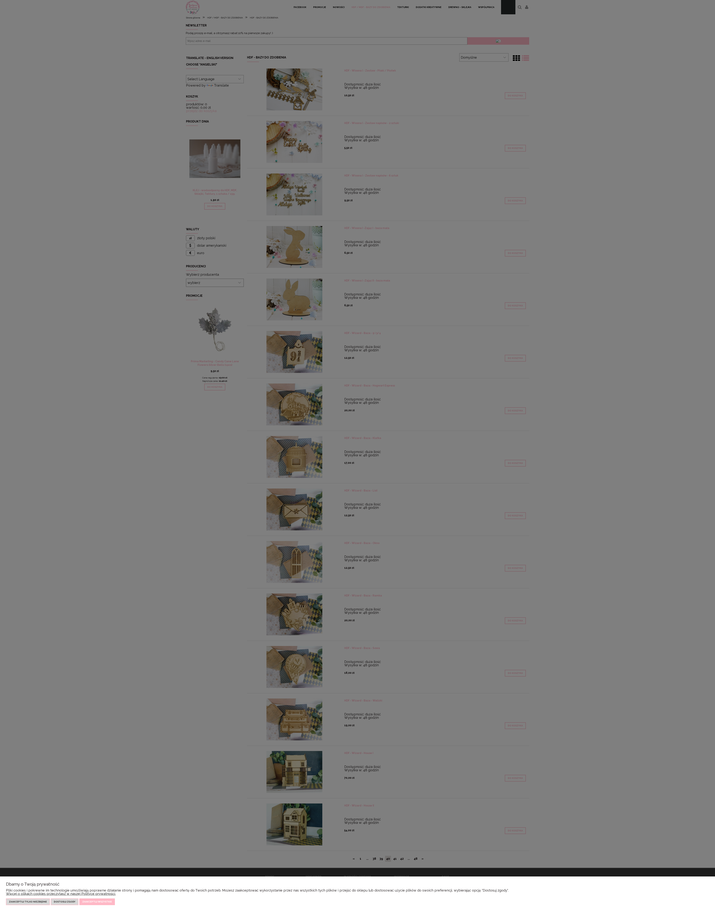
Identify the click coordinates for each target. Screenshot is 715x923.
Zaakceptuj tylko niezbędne (28, 901)
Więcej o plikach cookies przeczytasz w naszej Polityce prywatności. (61, 894)
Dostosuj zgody (64, 901)
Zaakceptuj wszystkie (97, 901)
